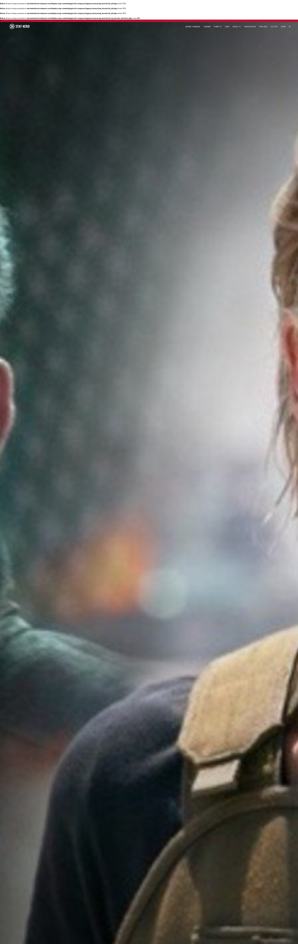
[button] (290, 27)
